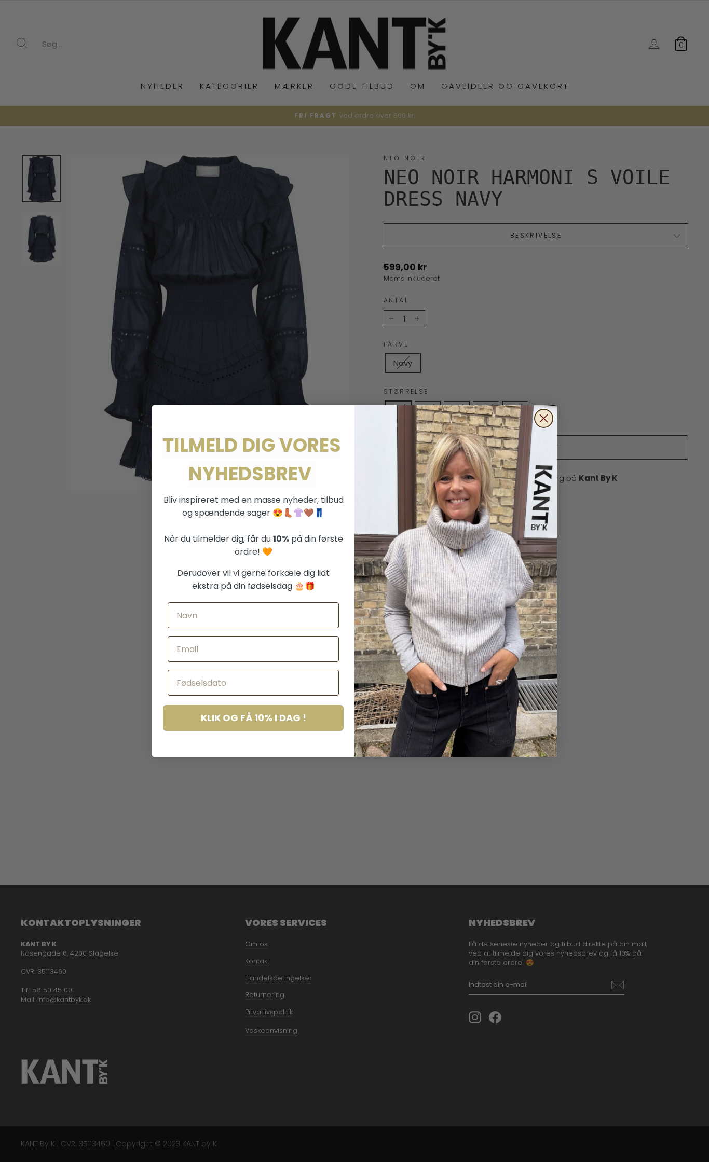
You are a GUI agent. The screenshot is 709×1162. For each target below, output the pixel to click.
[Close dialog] (544, 418)
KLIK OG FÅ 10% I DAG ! (253, 717)
